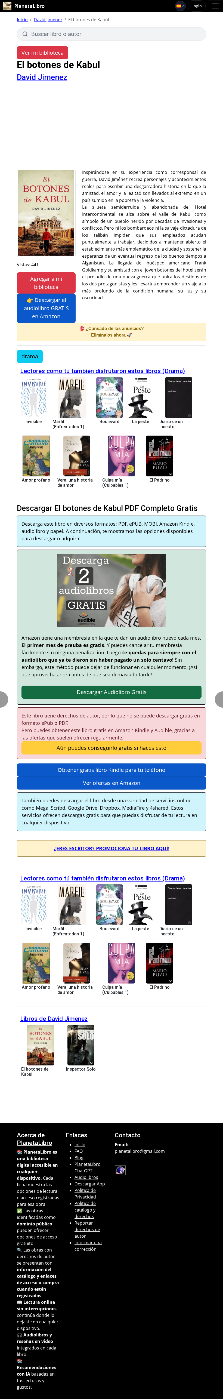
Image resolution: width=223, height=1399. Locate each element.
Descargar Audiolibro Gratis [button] (112, 692)
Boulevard (109, 421)
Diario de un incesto (171, 424)
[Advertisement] (111, 128)
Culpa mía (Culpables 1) (115, 482)
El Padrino (160, 480)
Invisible (34, 421)
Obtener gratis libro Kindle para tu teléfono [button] (111, 770)
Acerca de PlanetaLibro (34, 1139)
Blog (79, 1158)
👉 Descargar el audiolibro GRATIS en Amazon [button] (46, 308)
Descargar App (90, 1184)
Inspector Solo (81, 1069)
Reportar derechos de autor (87, 1229)
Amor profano (36, 480)
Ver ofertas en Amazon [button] (111, 783)
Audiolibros (86, 1177)
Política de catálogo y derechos (85, 1209)
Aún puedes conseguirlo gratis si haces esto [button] (111, 747)
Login (196, 5)
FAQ (79, 1151)
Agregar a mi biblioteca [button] (46, 283)
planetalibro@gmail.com (140, 1151)
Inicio (22, 20)
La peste (140, 421)
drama (29, 356)
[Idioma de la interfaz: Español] (180, 6)
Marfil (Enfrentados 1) (68, 424)
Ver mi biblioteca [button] (42, 52)
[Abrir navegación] (215, 6)
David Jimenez (48, 20)
